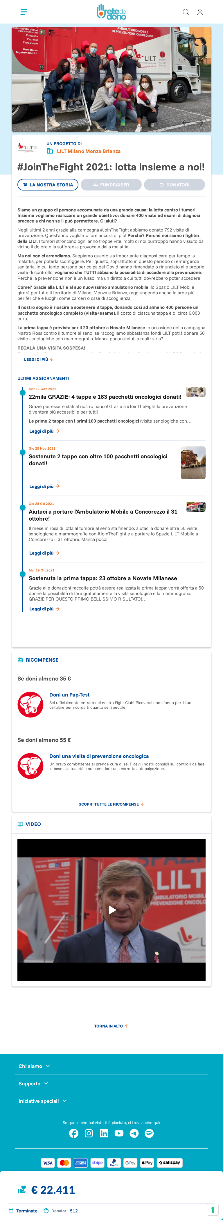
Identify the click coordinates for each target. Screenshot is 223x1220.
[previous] (185, 122)
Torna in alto (108, 1026)
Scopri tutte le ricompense (109, 804)
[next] (200, 122)
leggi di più (36, 359)
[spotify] (149, 1133)
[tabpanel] (111, 410)
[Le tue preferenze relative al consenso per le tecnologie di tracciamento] (212, 1209)
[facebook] (74, 1133)
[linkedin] (104, 1133)
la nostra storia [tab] (51, 185)
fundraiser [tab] (114, 185)
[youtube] (119, 1133)
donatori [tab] (178, 185)
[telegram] (134, 1133)
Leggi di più (41, 431)
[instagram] (89, 1133)
